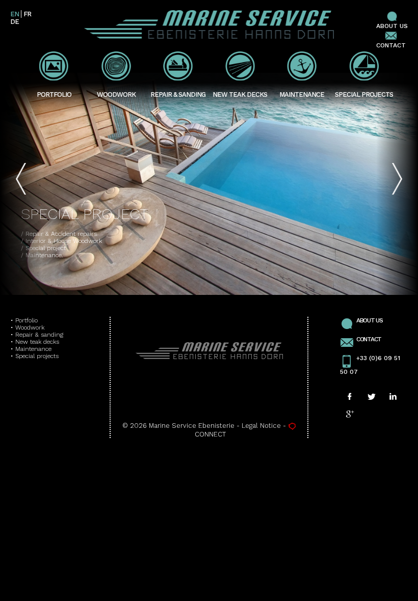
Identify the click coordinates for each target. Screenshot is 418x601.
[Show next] (397, 178)
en (14, 14)
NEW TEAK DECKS (240, 94)
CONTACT (391, 45)
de (14, 21)
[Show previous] (21, 178)
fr (27, 14)
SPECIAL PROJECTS (364, 94)
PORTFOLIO (54, 94)
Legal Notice (261, 425)
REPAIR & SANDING (177, 94)
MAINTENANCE (301, 94)
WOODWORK (116, 94)
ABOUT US (392, 26)
